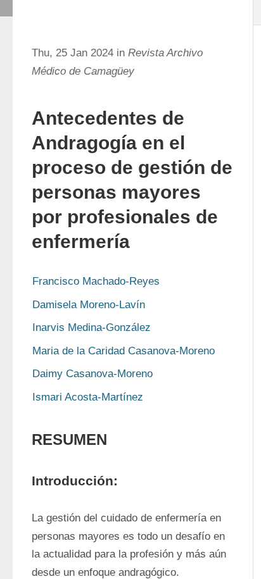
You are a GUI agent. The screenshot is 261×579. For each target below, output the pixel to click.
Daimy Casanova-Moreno (92, 374)
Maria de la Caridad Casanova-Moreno (123, 351)
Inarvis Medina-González (91, 327)
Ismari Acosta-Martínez (87, 397)
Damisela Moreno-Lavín (88, 305)
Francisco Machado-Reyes (96, 281)
